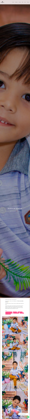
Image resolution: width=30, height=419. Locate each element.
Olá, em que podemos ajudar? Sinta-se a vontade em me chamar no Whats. (23, 414)
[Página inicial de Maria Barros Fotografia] (4, 2)
